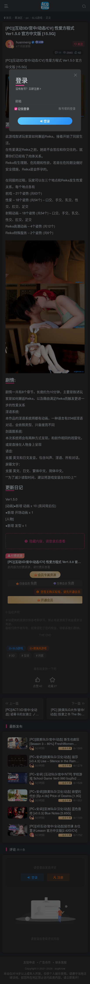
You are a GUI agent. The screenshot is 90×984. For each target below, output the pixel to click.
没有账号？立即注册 (27, 89)
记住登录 (23, 109)
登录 (47, 121)
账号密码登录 (67, 108)
